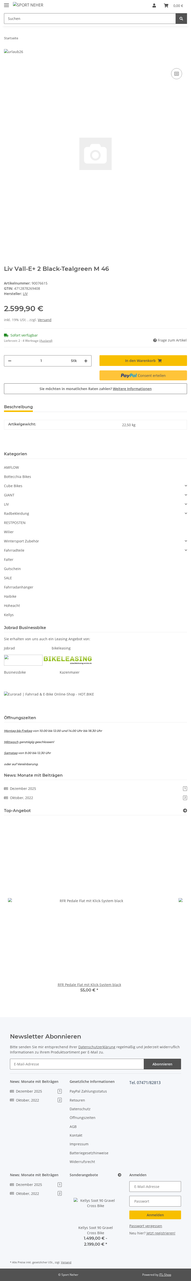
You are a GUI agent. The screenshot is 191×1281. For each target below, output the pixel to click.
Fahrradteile (14, 550)
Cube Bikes (13, 485)
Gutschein (12, 568)
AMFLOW (11, 467)
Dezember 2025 (98, 788)
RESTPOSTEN (15, 522)
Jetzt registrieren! (160, 1233)
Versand (44, 319)
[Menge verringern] (9, 360)
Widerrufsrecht (82, 1161)
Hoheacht (12, 605)
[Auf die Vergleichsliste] (176, 73)
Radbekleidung (16, 513)
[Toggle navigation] (6, 3)
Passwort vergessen (145, 1225)
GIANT (9, 495)
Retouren (77, 1100)
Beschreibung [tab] (18, 407)
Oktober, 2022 (98, 797)
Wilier (9, 531)
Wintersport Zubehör (21, 541)
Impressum (79, 1144)
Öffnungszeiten (83, 1117)
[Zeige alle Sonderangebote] (119, 1175)
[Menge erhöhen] (85, 360)
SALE (8, 578)
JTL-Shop (165, 1275)
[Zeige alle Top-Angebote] (185, 810)
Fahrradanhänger (18, 587)
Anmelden (155, 1215)
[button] (154, 5)
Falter (8, 559)
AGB (73, 1126)
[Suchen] (181, 18)
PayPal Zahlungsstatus (88, 1091)
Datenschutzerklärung (96, 1047)
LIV (6, 504)
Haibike (10, 596)
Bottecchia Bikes (17, 476)
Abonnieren (162, 1064)
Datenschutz (80, 1108)
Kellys (9, 614)
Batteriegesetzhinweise (89, 1153)
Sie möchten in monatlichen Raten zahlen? (96, 388)
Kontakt (76, 1135)
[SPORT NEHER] (28, 5)
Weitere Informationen (132, 388)
